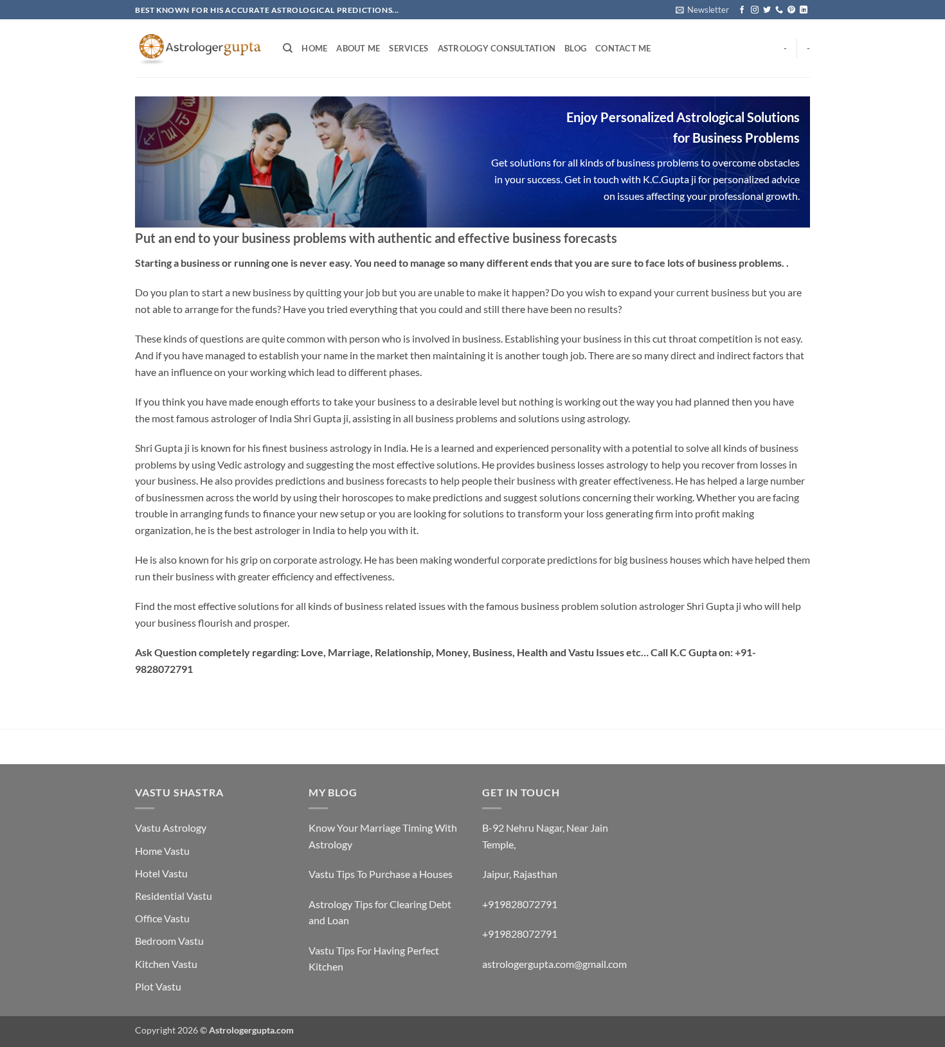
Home (314, 48)
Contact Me (623, 48)
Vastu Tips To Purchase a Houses (381, 874)
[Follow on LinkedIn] (803, 10)
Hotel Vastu (161, 873)
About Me (358, 48)
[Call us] (779, 10)
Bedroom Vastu (169, 941)
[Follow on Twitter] (767, 10)
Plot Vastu (158, 986)
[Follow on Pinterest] (791, 10)
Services (408, 48)
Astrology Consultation (497, 48)
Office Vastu (162, 918)
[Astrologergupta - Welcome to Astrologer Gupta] (199, 48)
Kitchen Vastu (166, 964)
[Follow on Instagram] (755, 10)
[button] (702, 9)
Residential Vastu (173, 896)
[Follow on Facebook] (742, 10)
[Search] (287, 48)
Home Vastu (162, 851)
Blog (575, 48)
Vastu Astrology (170, 827)
